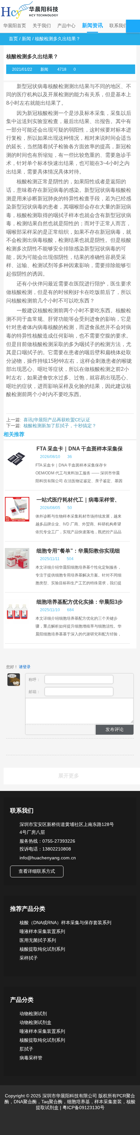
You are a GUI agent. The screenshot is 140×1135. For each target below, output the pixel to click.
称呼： (35, 679)
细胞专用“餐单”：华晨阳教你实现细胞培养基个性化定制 (77, 553)
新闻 (26, 38)
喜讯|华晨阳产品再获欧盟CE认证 (56, 419)
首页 (13, 38)
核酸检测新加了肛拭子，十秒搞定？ (59, 425)
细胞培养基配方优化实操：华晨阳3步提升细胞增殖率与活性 (79, 605)
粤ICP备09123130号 (83, 1107)
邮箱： (35, 691)
